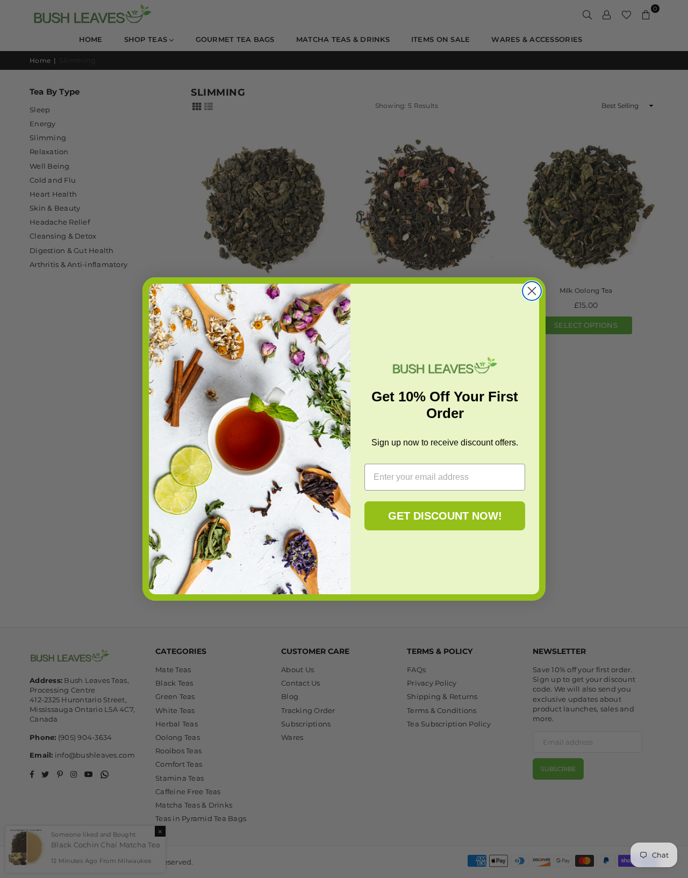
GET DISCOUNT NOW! (445, 516)
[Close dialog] (531, 291)
